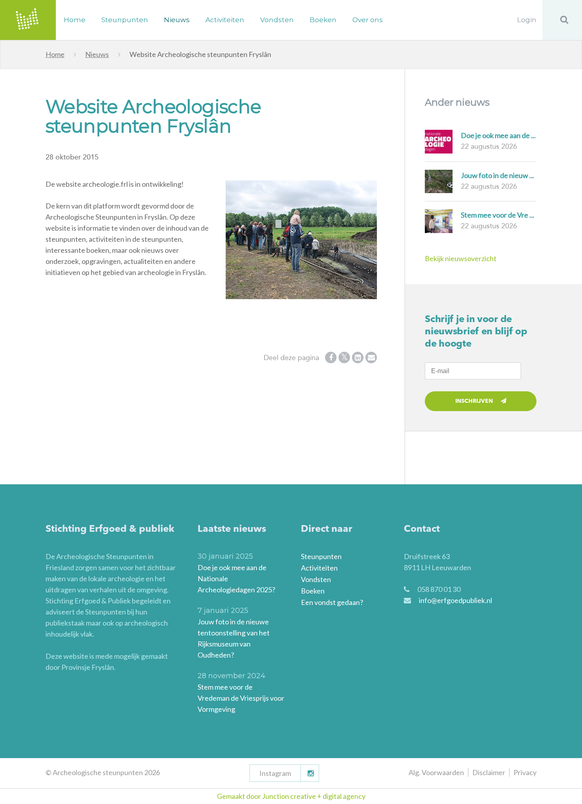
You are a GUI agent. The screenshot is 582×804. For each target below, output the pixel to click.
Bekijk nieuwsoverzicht (460, 258)
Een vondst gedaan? (332, 602)
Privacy (525, 772)
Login (526, 20)
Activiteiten (224, 20)
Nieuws (177, 20)
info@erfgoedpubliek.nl (455, 600)
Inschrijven (474, 401)
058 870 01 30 (438, 589)
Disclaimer (488, 772)
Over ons (367, 20)
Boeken (323, 20)
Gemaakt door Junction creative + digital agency (291, 796)
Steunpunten (124, 20)
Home (75, 20)
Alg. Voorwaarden (436, 772)
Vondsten (277, 20)
